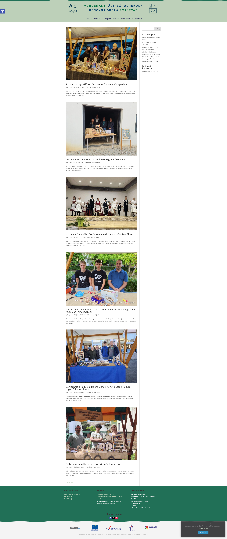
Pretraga (157, 29)
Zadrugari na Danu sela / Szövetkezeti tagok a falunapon (96, 159)
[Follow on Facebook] (110, 518)
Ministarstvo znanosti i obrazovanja (143, 496)
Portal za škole (135, 503)
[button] (2, 11)
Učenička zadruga (91, 87)
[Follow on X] (113, 518)
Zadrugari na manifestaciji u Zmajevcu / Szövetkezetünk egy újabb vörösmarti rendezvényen (101, 310)
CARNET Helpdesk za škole (139, 501)
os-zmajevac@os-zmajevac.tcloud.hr (109, 501)
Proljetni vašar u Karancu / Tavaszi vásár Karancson (93, 464)
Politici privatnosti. (203, 528)
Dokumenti (126, 19)
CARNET (133, 499)
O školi (88, 19)
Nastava (98, 19)
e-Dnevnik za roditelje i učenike (141, 508)
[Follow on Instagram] (116, 518)
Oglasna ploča (111, 19)
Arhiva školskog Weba (138, 494)
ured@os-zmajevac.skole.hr (106, 504)
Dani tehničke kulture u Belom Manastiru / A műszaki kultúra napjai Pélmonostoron (98, 388)
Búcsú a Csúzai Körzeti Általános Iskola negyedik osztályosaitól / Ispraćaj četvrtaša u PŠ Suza (151, 59)
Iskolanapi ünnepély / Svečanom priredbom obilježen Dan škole (99, 234)
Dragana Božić (71, 87)
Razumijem (203, 532)
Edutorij (133, 505)
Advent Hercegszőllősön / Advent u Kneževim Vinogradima (97, 84)
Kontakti (138, 19)
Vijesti (98, 87)
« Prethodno (69, 482)
